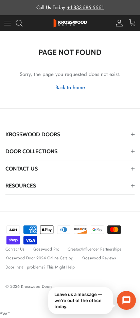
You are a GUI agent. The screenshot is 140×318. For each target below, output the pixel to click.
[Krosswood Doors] (70, 23)
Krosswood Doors (37, 286)
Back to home (70, 87)
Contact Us (14, 249)
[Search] (22, 23)
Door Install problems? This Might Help (40, 267)
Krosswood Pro (46, 249)
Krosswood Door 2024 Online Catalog (39, 258)
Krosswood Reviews (99, 258)
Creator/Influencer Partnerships (94, 249)
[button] (92, 300)
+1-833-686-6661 (85, 7)
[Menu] (7, 23)
